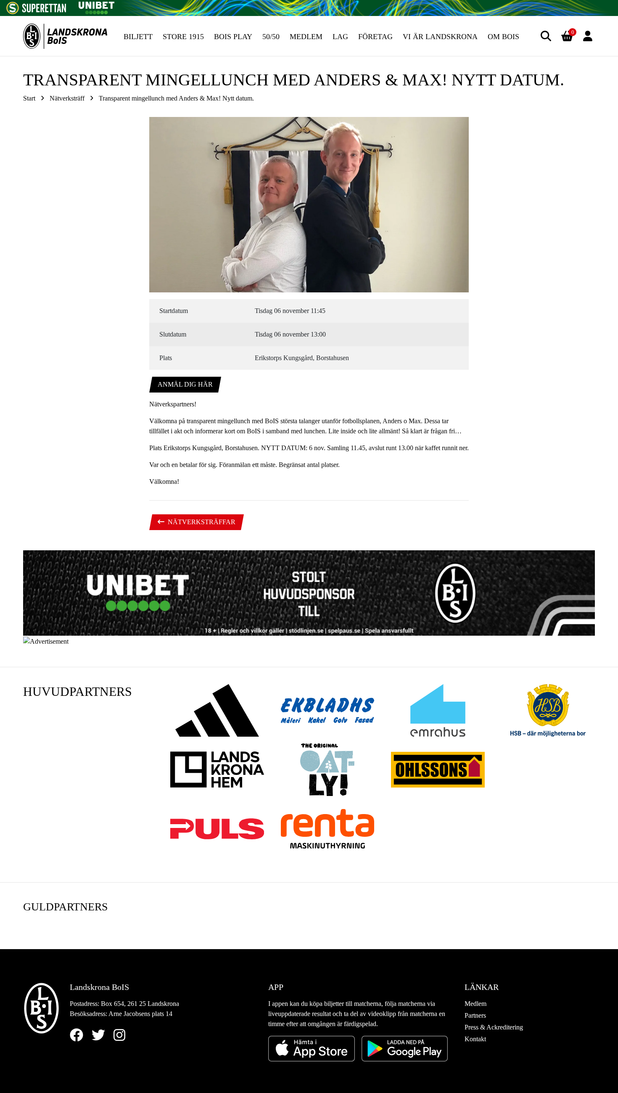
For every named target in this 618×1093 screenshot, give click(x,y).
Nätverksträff (67, 98)
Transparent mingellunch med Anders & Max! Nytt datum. (176, 98)
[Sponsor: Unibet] (96, 6)
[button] (546, 36)
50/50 (271, 36)
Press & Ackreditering (494, 1027)
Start (29, 98)
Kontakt (475, 1039)
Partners (475, 1015)
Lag (340, 36)
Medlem (306, 36)
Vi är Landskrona (440, 36)
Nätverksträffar (201, 521)
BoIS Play (233, 36)
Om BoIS (503, 36)
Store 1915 (183, 36)
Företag (375, 36)
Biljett (138, 36)
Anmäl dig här (185, 384)
